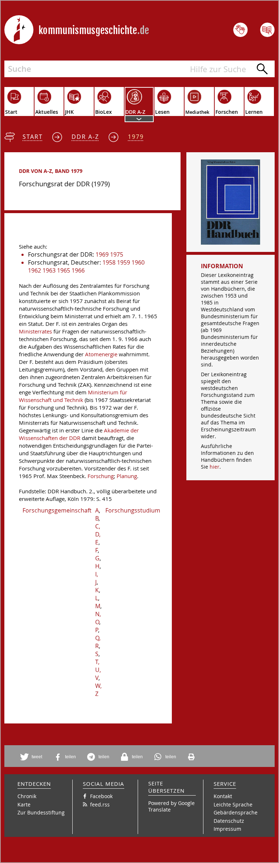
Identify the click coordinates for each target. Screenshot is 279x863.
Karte (24, 804)
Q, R (98, 642)
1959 (123, 262)
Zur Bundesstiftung (41, 812)
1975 (116, 254)
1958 (109, 262)
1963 (49, 270)
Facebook (101, 796)
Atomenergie (101, 354)
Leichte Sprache (233, 804)
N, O (98, 618)
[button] (32, 757)
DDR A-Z (85, 137)
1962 (34, 270)
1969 (102, 254)
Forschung (101, 476)
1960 (138, 262)
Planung (127, 476)
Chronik (26, 796)
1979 (136, 137)
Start (33, 137)
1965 (63, 270)
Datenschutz (229, 820)
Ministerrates (35, 331)
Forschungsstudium (132, 510)
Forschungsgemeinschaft (57, 510)
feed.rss (100, 804)
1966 (78, 270)
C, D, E (98, 534)
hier (214, 466)
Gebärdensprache (236, 812)
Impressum (227, 828)
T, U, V (98, 670)
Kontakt (223, 796)
